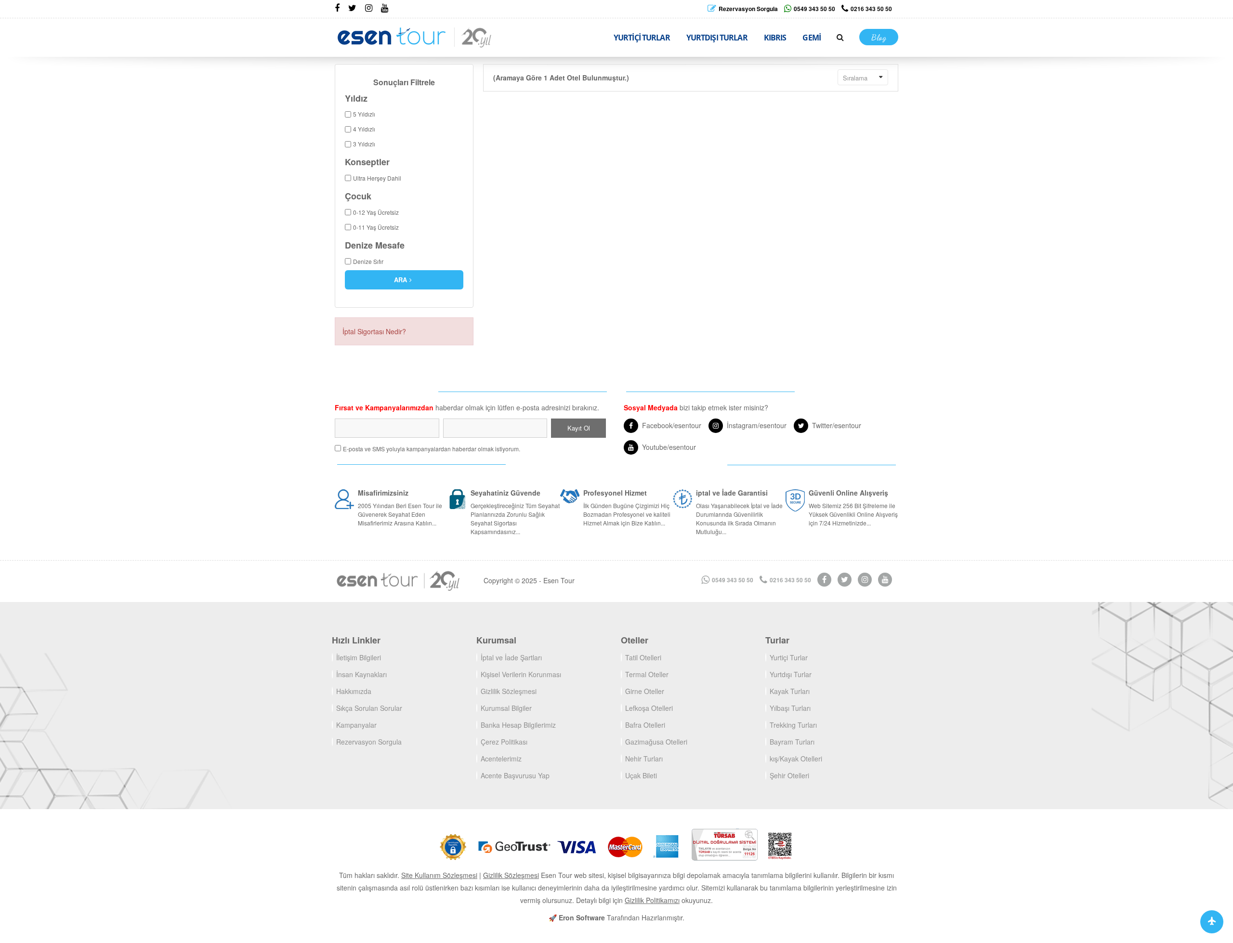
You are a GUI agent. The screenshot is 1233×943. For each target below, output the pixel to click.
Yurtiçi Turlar (789, 657)
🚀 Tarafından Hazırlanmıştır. (616, 917)
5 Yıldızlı (364, 114)
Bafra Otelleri (645, 725)
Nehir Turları (644, 758)
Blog (878, 37)
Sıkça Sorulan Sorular (369, 708)
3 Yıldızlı (364, 144)
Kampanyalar (356, 725)
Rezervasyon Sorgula (369, 742)
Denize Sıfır (368, 261)
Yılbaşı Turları (790, 708)
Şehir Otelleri (789, 775)
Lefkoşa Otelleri (649, 708)
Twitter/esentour (836, 425)
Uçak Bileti (641, 775)
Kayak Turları (790, 691)
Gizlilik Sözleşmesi (509, 691)
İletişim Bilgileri (358, 657)
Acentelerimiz (501, 758)
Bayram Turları (792, 742)
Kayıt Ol (578, 427)
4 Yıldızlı (364, 129)
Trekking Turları (793, 725)
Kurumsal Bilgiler (506, 708)
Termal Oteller (647, 674)
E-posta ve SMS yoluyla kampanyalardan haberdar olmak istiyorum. (431, 449)
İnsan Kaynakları (361, 674)
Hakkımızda (353, 691)
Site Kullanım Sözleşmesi (439, 875)
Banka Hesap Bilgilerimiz (518, 725)
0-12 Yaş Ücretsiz (376, 212)
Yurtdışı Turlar (791, 674)
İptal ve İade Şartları (511, 657)
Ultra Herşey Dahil (377, 178)
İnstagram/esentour (757, 425)
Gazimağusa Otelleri (656, 742)
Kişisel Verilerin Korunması (521, 674)
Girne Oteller (644, 691)
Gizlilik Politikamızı (652, 900)
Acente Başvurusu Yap (515, 775)
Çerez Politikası (504, 742)
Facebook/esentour (671, 425)
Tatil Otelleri (643, 657)
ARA (400, 279)
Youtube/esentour (669, 447)
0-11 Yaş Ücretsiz (376, 227)
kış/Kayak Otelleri (796, 758)
